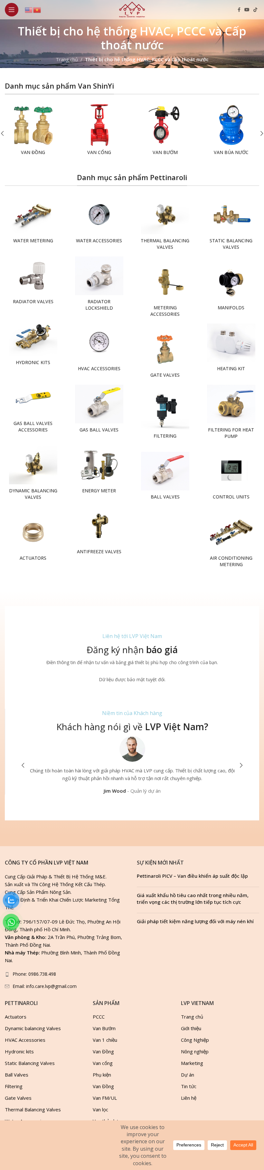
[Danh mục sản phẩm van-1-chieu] (33, 131)
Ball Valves (16, 1074)
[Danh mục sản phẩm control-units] (231, 477)
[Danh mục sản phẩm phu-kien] (99, 131)
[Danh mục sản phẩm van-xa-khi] (231, 131)
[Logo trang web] (132, 9)
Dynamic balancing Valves (33, 1028)
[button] (22, 765)
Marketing (192, 1063)
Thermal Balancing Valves (33, 1109)
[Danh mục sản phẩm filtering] (165, 416)
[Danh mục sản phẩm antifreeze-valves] (99, 532)
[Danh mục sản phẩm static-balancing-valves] (231, 224)
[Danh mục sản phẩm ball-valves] (165, 477)
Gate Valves (18, 1098)
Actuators (15, 1016)
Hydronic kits (19, 1051)
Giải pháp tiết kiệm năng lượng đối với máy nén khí (195, 921)
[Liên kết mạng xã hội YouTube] (246, 9)
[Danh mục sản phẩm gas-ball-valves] (99, 410)
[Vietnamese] (37, 9)
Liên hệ (188, 1098)
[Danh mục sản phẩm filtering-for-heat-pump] (231, 413)
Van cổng (103, 1063)
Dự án (187, 1074)
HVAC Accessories (25, 1040)
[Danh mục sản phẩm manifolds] (231, 288)
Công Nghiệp (195, 1040)
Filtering (14, 1086)
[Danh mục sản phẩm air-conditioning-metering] (231, 542)
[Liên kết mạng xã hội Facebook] (239, 9)
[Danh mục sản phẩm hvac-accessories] (99, 349)
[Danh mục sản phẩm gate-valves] (165, 355)
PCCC (99, 1016)
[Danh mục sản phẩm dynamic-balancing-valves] (33, 474)
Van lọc (100, 1109)
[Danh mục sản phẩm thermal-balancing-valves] (165, 224)
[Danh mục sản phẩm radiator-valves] (33, 282)
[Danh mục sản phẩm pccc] (165, 131)
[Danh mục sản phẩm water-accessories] (99, 221)
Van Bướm (104, 1028)
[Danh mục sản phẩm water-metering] (33, 221)
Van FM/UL (105, 1098)
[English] (29, 9)
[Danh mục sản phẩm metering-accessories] (165, 291)
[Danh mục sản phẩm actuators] (33, 538)
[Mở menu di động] (12, 9)
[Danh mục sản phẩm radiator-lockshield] (99, 285)
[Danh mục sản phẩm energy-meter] (99, 471)
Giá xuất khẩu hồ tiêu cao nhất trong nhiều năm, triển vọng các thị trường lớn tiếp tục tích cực (193, 898)
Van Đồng (103, 1051)
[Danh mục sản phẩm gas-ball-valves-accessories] (33, 407)
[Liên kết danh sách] (66, 974)
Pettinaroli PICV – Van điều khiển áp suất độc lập (192, 876)
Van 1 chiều (105, 1040)
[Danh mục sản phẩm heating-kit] (231, 349)
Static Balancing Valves (30, 1063)
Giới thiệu (191, 1028)
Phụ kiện (102, 1074)
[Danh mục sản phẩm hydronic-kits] (33, 343)
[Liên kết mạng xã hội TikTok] (255, 9)
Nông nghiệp (195, 1051)
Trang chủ (67, 59)
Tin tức (188, 1086)
